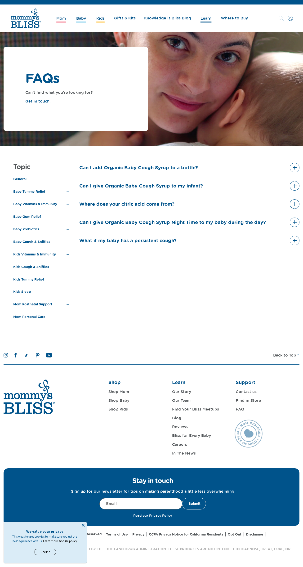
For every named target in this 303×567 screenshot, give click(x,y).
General (20, 179)
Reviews (180, 426)
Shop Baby (118, 400)
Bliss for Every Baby (191, 435)
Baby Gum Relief (27, 217)
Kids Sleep (22, 292)
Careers (179, 444)
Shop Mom (118, 391)
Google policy (68, 541)
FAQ (240, 409)
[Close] (83, 525)
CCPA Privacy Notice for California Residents (186, 534)
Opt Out (234, 534)
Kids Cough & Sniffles (31, 267)
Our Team (181, 400)
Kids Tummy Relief (28, 279)
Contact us (246, 391)
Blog (176, 417)
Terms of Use (117, 534)
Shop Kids (118, 409)
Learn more (50, 541)
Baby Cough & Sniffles (31, 242)
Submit (195, 503)
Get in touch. (37, 101)
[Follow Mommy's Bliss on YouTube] (49, 355)
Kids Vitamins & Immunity (34, 254)
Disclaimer (254, 534)
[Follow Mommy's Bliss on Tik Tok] (26, 355)
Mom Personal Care (29, 317)
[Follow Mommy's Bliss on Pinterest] (38, 355)
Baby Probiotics (26, 229)
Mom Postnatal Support (32, 304)
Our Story (181, 391)
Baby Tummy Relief (29, 191)
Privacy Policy (160, 515)
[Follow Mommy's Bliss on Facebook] (15, 355)
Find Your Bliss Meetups (195, 409)
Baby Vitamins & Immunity (35, 204)
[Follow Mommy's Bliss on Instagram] (6, 355)
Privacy (138, 534)
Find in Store (248, 400)
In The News (184, 453)
